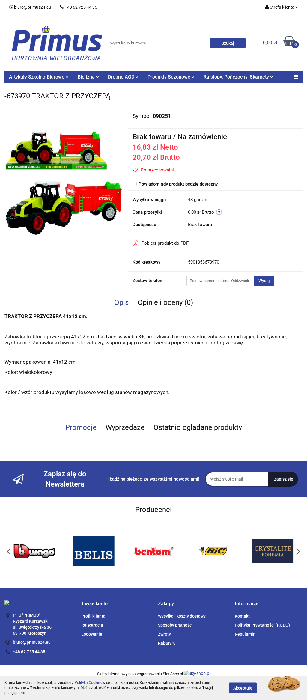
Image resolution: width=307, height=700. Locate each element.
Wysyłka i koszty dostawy (182, 616)
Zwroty (164, 634)
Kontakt (242, 616)
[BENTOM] (101, 551)
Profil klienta (93, 616)
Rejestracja (92, 625)
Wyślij (264, 280)
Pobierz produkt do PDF (165, 243)
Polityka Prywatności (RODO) (262, 625)
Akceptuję (242, 688)
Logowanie (91, 634)
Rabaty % (166, 643)
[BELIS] (41, 551)
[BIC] (160, 551)
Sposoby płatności (175, 625)
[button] (94, 604)
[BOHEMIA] (220, 551)
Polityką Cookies (88, 683)
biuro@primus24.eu (32, 642)
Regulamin (245, 634)
